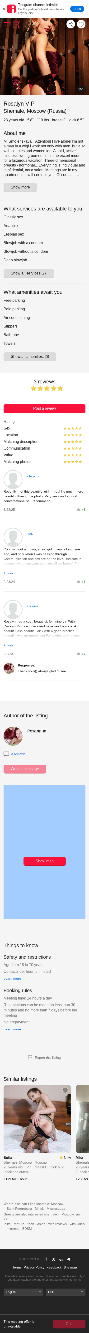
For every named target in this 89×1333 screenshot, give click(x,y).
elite (8, 1224)
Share (70, 24)
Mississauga (56, 1208)
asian (41, 1224)
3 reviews (17, 754)
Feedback (54, 1267)
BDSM (27, 1229)
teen (31, 1224)
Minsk (39, 1208)
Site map (70, 1267)
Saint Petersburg (19, 1208)
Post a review (44, 408)
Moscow (57, 1204)
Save (81, 24)
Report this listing (48, 1057)
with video (77, 1224)
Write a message (25, 769)
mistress (13, 1229)
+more (8, 573)
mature (19, 1224)
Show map (45, 861)
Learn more (12, 978)
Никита (32, 606)
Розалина (36, 731)
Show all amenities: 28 (30, 357)
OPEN (77, 8)
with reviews (57, 1224)
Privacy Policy (34, 1267)
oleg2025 (34, 476)
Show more (20, 187)
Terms (17, 1267)
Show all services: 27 (29, 273)
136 (30, 534)
